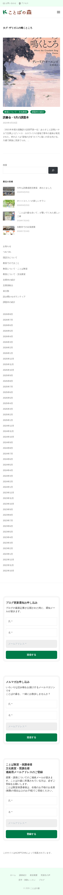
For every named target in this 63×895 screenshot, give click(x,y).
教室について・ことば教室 (15, 269)
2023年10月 (8, 504)
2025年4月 (8, 403)
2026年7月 (8, 320)
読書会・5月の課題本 (16, 117)
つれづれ (7, 252)
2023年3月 (8, 543)
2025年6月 (8, 392)
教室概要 (34, 875)
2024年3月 (8, 476)
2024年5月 (8, 465)
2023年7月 (8, 520)
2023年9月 (8, 509)
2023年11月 (8, 498)
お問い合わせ (11, 3)
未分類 (6, 291)
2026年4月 (8, 336)
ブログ (42, 880)
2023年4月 (8, 537)
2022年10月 (8, 571)
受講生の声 (45, 875)
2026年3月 (8, 342)
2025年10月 (8, 370)
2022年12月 (8, 560)
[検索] (53, 170)
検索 (5, 165)
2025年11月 (8, 364)
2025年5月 (8, 398)
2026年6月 (8, 325)
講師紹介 (23, 875)
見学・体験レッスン (27, 880)
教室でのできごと (11, 263)
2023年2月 (8, 548)
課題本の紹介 (38, 112)
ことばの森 (35, 888)
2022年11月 (8, 565)
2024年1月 (8, 487)
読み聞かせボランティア (14, 297)
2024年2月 (8, 481)
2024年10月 (8, 437)
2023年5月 (8, 532)
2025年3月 (8, 409)
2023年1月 (8, 554)
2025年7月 (8, 387)
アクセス (24, 3)
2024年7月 (8, 454)
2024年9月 (8, 442)
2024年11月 (8, 431)
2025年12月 (8, 359)
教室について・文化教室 (15, 112)
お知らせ (7, 246)
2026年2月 (8, 347)
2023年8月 (8, 515)
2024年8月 (8, 448)
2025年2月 (8, 414)
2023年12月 (8, 493)
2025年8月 (8, 381)
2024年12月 (8, 426)
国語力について (10, 257)
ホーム (13, 875)
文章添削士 (8, 285)
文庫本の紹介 (9, 280)
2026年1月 (8, 353)
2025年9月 (8, 375)
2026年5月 (8, 331)
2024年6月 (8, 459)
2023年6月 (8, 526)
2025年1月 (8, 420)
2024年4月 (8, 470)
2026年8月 (8, 314)
